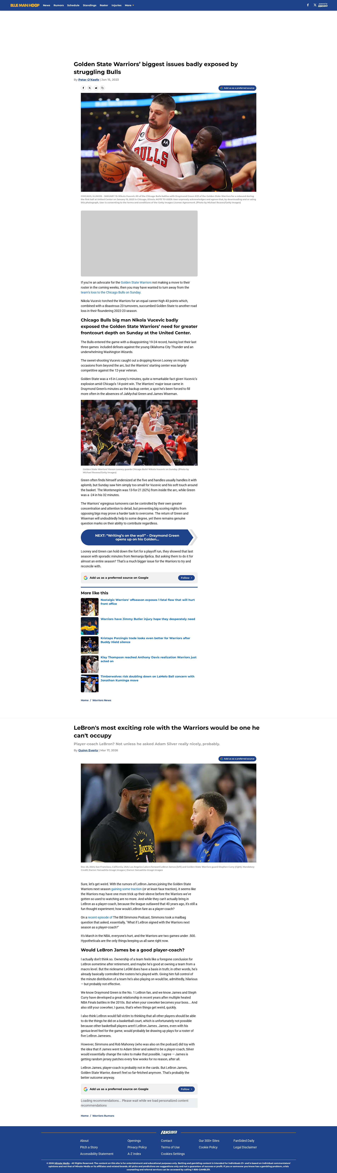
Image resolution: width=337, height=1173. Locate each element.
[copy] (102, 87)
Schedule (73, 5)
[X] (315, 5)
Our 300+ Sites (209, 1141)
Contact (166, 1141)
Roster (104, 5)
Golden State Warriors (136, 282)
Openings (134, 1141)
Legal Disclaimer (245, 1147)
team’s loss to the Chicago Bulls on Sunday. (111, 292)
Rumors (59, 5)
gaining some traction (126, 889)
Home (85, 700)
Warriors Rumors (103, 1115)
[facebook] (308, 5)
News (46, 5)
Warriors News (101, 700)
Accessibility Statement (96, 1154)
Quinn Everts (88, 750)
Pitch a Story (89, 1147)
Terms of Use (170, 1147)
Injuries (116, 5)
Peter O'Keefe (88, 79)
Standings (89, 5)
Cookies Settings (173, 1154)
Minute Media (62, 1163)
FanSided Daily (244, 1141)
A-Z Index (134, 1154)
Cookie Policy (208, 1147)
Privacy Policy (137, 1147)
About (84, 1141)
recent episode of (100, 917)
